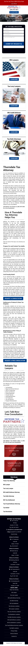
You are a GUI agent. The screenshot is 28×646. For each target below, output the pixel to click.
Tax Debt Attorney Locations (14, 617)
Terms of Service (14, 633)
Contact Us (14, 636)
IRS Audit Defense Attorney (11, 492)
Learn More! (14, 3)
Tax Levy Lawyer (8, 488)
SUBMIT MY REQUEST (13, 43)
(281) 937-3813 (14, 9)
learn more (14, 79)
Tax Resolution (7, 511)
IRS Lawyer (6, 484)
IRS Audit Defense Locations (14, 619)
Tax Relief (6, 507)
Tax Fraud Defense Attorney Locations (14, 625)
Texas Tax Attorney (9, 480)
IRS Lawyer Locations (14, 608)
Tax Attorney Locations (14, 606)
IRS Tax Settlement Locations (14, 622)
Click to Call (14, 12)
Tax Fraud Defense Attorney (11, 504)
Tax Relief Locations (14, 628)
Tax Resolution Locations (14, 614)
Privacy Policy (14, 630)
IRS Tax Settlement (9, 500)
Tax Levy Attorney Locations (14, 611)
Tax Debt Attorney (8, 496)
